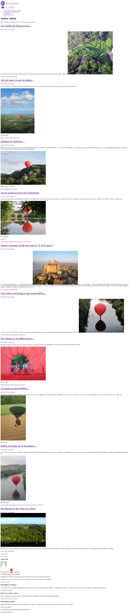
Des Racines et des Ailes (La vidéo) (18, 508)
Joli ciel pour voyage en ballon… (17, 80)
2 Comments (11, 449)
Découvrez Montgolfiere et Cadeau (9, 598)
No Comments (11, 29)
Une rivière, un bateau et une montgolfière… (23, 293)
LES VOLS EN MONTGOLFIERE (12, 10)
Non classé (20, 241)
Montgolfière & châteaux (6, 590)
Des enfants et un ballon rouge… (17, 338)
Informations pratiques (6, 607)
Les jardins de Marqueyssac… (16, 25)
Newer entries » (4, 556)
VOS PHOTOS (7, 13)
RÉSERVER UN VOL (9, 14)
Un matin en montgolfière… (15, 388)
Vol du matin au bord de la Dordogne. (20, 192)
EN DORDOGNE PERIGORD (11, 12)
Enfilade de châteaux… (13, 141)
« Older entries (4, 553)
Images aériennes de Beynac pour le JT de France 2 (27, 245)
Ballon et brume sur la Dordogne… (19, 446)
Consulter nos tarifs (5, 582)
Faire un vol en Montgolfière (7, 551)
